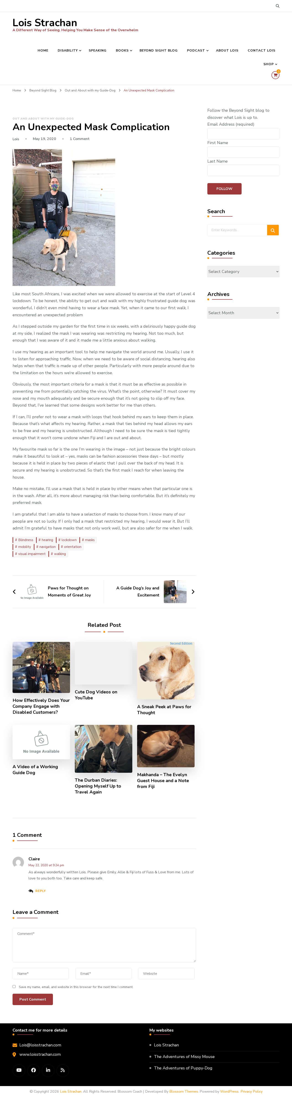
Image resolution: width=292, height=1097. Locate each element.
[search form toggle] (277, 6)
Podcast (196, 50)
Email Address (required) (230, 124)
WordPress (229, 1091)
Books (122, 50)
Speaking (98, 50)
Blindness (25, 540)
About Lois (227, 50)
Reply (40, 891)
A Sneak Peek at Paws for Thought (164, 710)
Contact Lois (261, 50)
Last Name (217, 161)
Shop (268, 64)
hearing (47, 540)
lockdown (69, 540)
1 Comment (80, 138)
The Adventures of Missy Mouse (184, 1056)
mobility (24, 547)
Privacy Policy (251, 1091)
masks (90, 540)
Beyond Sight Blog (159, 50)
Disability (68, 50)
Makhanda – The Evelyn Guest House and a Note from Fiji (163, 781)
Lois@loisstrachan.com (40, 1045)
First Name (217, 142)
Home (43, 50)
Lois (16, 139)
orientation (72, 547)
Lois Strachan (45, 23)
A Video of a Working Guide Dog (35, 770)
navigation (47, 547)
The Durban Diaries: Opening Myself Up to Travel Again (98, 786)
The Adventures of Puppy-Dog (183, 1068)
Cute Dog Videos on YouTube (96, 695)
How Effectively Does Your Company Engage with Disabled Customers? (41, 706)
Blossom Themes (183, 1091)
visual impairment (32, 554)
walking (60, 554)
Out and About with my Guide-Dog (43, 118)
